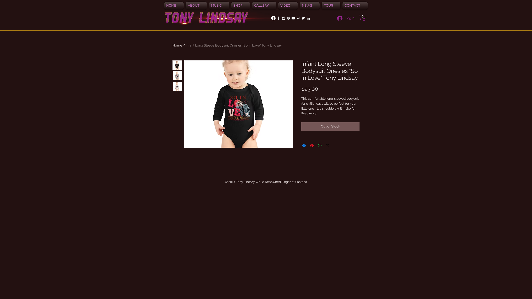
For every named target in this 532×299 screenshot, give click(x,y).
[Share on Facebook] (304, 145)
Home (177, 45)
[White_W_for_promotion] (298, 18)
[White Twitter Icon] (303, 18)
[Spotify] (288, 18)
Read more (308, 113)
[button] (219, 6)
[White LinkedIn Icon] (308, 18)
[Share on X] (327, 145)
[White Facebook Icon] (278, 18)
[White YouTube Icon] (293, 18)
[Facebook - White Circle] (273, 18)
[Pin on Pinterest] (311, 145)
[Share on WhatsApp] (319, 145)
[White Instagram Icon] (283, 18)
